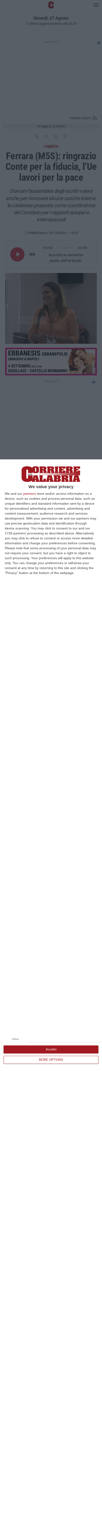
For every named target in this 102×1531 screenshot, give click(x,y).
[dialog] (51, 995)
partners (29, 493)
